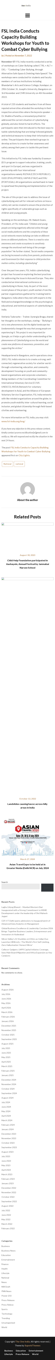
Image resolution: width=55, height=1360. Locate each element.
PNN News (6, 1291)
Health (4, 1268)
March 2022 (6, 1224)
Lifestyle (5, 1273)
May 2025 (5, 1057)
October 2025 (8, 1034)
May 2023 (5, 1165)
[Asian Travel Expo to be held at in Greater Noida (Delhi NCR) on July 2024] (27, 835)
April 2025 (6, 1061)
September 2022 (9, 1201)
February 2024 (8, 1125)
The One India (22, 1341)
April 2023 (6, 1170)
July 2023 (5, 1156)
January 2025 (7, 1075)
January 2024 (7, 1129)
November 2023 (8, 1138)
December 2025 (8, 1025)
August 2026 (7, 989)
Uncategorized (8, 1322)
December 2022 (8, 1188)
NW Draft (5, 1286)
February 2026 (8, 1016)
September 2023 (9, 1147)
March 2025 (6, 1066)
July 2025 (5, 1048)
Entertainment (8, 1259)
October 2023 (8, 1143)
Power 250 (6, 1295)
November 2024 (8, 1084)
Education (6, 1255)
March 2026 (6, 1012)
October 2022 (8, 1197)
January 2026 (7, 1021)
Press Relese (7, 1304)
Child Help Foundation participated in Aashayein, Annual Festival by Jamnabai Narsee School (27, 564)
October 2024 (8, 1089)
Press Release (8, 1300)
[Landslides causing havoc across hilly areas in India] (27, 685)
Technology (6, 1313)
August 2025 (7, 1043)
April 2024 (6, 1116)
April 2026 (6, 1007)
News (4, 1282)
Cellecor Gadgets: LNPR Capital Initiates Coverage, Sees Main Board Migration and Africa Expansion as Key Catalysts (26, 952)
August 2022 (7, 1206)
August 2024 (7, 1098)
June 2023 (6, 1161)
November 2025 (8, 1030)
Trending (5, 1318)
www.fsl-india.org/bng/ (13, 421)
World (4, 1327)
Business (5, 1246)
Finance (5, 1264)
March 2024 (6, 1120)
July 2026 (5, 994)
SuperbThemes (32, 1345)
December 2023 (8, 1134)
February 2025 (8, 1070)
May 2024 (5, 1111)
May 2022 (5, 1219)
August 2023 (7, 1152)
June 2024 (6, 1107)
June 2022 (6, 1215)
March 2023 (6, 1174)
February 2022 (8, 1228)
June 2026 (6, 998)
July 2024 (5, 1102)
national (19, 464)
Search (4, 882)
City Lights (24, 455)
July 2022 (5, 1210)
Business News (8, 1250)
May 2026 (5, 1003)
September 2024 (9, 1093)
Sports (4, 1309)
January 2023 (7, 1183)
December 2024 (8, 1079)
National (7, 464)
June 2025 (6, 1052)
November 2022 (8, 1192)
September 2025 (9, 1039)
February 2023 (8, 1179)
